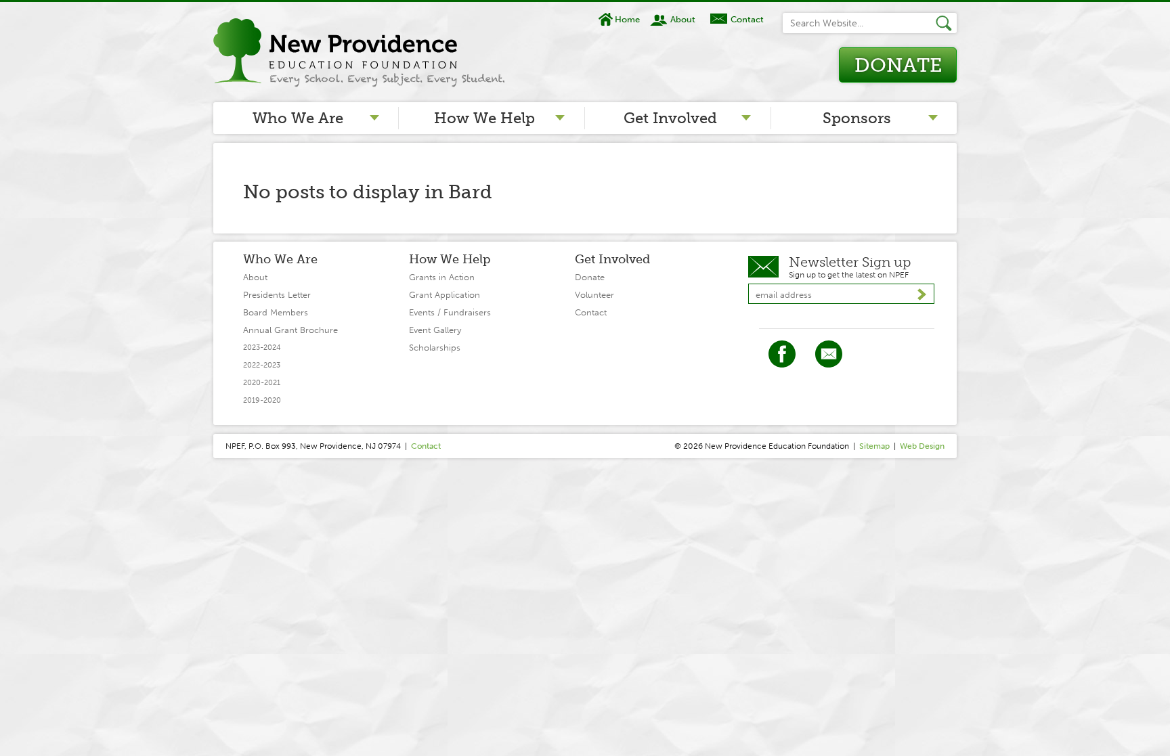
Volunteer (594, 295)
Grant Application (444, 295)
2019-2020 (262, 400)
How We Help (484, 118)
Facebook (782, 354)
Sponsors (857, 118)
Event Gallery (435, 330)
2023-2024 (262, 347)
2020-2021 (261, 382)
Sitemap (874, 446)
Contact (747, 19)
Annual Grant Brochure (290, 330)
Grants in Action (442, 277)
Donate (898, 65)
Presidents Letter (277, 295)
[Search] (946, 23)
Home (627, 19)
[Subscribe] (922, 294)
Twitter (828, 354)
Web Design (922, 446)
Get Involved (670, 118)
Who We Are (298, 118)
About (682, 19)
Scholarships (434, 347)
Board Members (275, 312)
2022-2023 (261, 365)
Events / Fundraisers (450, 312)
